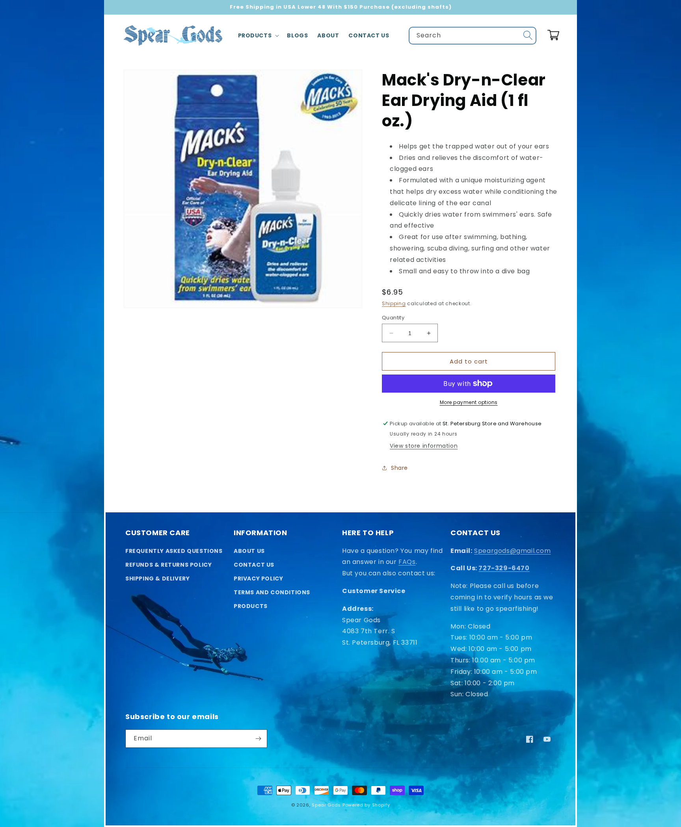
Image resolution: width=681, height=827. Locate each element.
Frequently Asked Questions (174, 551)
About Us (249, 551)
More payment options (469, 402)
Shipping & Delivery (157, 578)
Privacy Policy (258, 578)
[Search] (527, 35)
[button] (258, 35)
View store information (424, 446)
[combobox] (472, 36)
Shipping (394, 303)
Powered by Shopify (366, 805)
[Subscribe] (258, 738)
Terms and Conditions (272, 592)
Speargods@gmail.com (512, 550)
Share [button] (399, 468)
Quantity (393, 317)
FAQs (406, 561)
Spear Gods (326, 805)
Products (251, 606)
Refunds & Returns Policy (168, 565)
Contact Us (254, 565)
